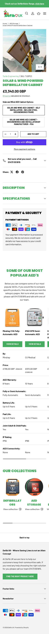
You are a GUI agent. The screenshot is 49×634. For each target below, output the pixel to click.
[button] (39, 13)
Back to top (24, 537)
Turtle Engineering (11, 76)
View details (12, 344)
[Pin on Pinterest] (22, 172)
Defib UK (11, 627)
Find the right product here (20, 576)
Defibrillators (12, 502)
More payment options (24, 149)
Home (5, 23)
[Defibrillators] (12, 487)
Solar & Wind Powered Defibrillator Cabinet (17, 25)
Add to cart (33, 134)
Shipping (6, 96)
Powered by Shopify (22, 627)
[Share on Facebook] (17, 172)
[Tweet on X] (11, 172)
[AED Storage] (34, 487)
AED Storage (14, 23)
